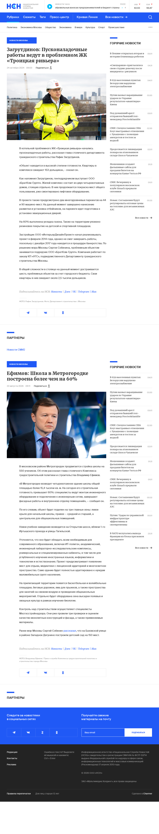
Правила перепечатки (19, 793)
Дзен (67, 291)
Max (93, 291)
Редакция (12, 752)
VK (74, 291)
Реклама (11, 764)
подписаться (138, 732)
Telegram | (84, 291)
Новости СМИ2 (16, 349)
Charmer (147, 793)
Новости (56, 291)
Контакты (12, 758)
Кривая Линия (87, 17)
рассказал (70, 630)
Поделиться (42, 67)
